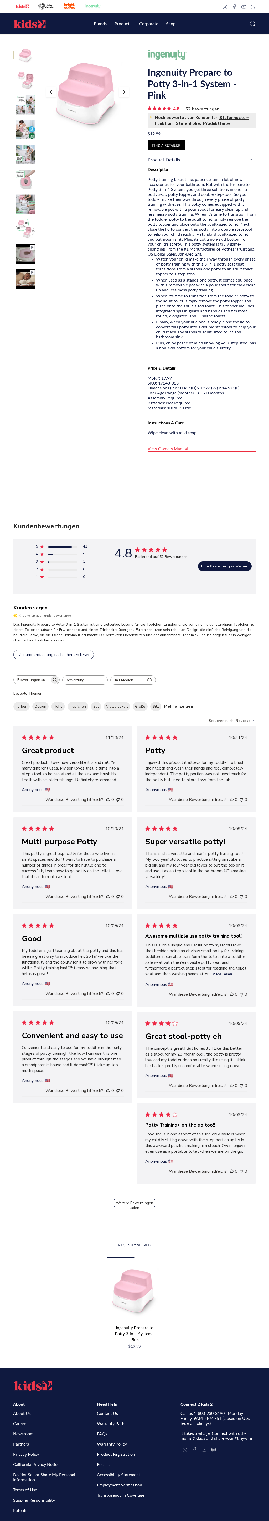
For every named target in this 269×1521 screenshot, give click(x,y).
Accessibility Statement (118, 1474)
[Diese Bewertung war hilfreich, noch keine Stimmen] (108, 800)
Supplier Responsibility (34, 1499)
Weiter (124, 92)
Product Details (164, 160)
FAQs (102, 1433)
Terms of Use (25, 1489)
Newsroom (23, 1433)
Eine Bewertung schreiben (225, 566)
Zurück (51, 92)
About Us (22, 1413)
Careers (20, 1423)
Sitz (156, 706)
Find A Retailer (166, 145)
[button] (100, 24)
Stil (96, 706)
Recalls (103, 1464)
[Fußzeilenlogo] (33, 1385)
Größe (140, 706)
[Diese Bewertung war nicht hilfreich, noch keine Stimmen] (118, 800)
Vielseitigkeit (117, 706)
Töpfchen (78, 706)
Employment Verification (119, 1484)
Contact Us (107, 1413)
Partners (21, 1443)
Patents (20, 1510)
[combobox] (85, 680)
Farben (21, 706)
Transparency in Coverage (120, 1494)
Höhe (58, 706)
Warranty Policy (112, 1443)
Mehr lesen (222, 974)
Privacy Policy (26, 1454)
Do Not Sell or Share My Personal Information (44, 1477)
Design (40, 706)
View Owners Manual (168, 448)
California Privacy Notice (36, 1464)
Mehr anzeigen (178, 706)
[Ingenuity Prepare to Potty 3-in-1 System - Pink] (134, 1289)
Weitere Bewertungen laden (134, 1203)
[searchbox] (32, 680)
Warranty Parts (111, 1423)
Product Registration (116, 1454)
